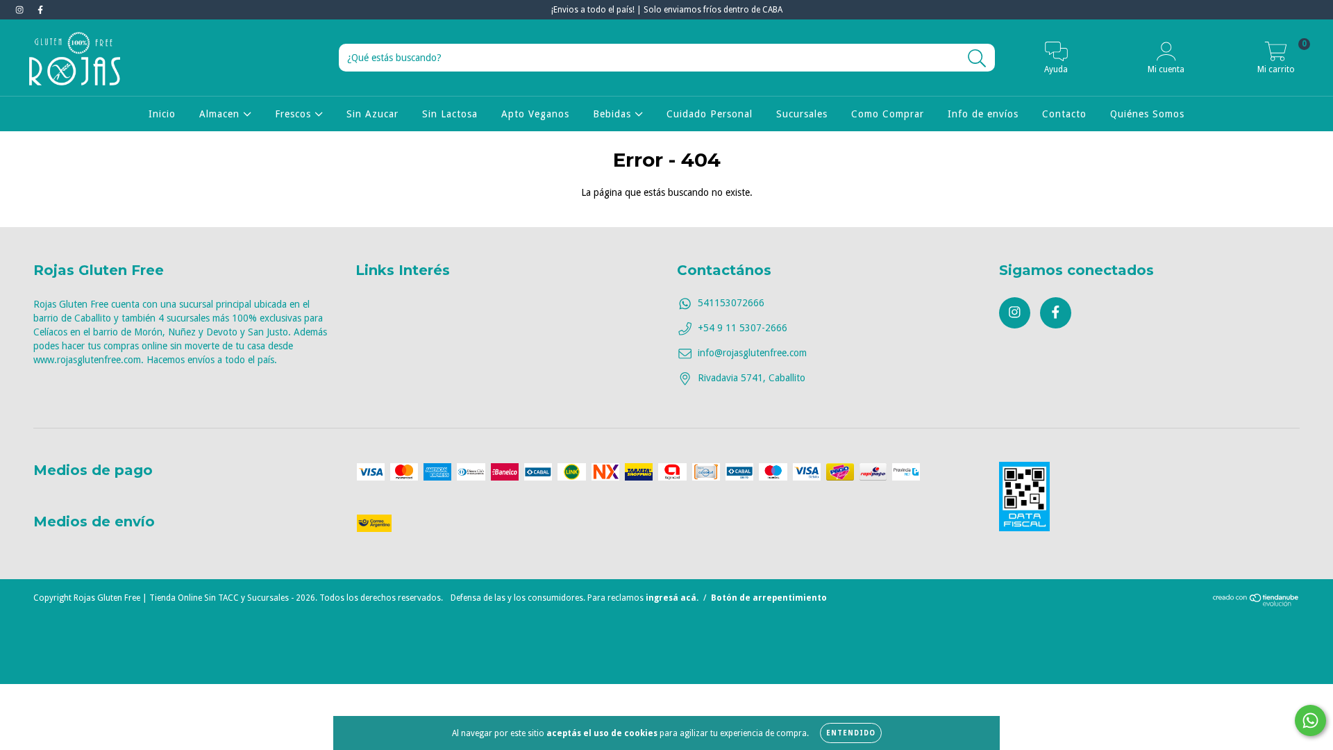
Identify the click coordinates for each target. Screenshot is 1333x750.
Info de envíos (983, 113)
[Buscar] (977, 58)
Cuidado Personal (709, 113)
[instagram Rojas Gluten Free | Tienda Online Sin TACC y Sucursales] (20, 9)
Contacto (1064, 113)
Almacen (221, 113)
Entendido (850, 733)
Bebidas (614, 113)
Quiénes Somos (1147, 113)
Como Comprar (887, 113)
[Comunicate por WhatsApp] (1310, 720)
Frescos (295, 113)
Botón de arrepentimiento (769, 598)
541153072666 (731, 302)
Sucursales (802, 113)
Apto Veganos (535, 113)
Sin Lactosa (450, 113)
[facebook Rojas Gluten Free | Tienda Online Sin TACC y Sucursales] (40, 9)
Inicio (162, 113)
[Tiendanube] (1256, 603)
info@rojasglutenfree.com (752, 352)
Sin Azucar (372, 113)
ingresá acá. (672, 598)
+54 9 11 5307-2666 (742, 327)
